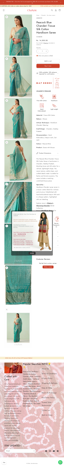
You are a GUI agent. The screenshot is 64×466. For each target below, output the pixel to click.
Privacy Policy (47, 378)
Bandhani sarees (35, 391)
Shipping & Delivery (50, 383)
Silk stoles (34, 398)
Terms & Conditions (49, 373)
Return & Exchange (49, 393)
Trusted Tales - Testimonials (47, 404)
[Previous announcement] (3, 2)
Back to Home (47, 415)
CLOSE (32, 253)
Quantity (38, 48)
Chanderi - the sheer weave (48, 15)
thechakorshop (34, 463)
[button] (4, 10)
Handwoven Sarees (29, 374)
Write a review (48, 267)
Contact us (46, 410)
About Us (45, 369)
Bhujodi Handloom (34, 384)
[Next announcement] (60, 2)
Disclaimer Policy (48, 397)
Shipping (45, 43)
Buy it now (48, 66)
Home (37, 15)
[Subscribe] (34, 451)
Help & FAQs (47, 388)
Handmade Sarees (30, 386)
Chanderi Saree (28, 376)
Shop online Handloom (30, 371)
